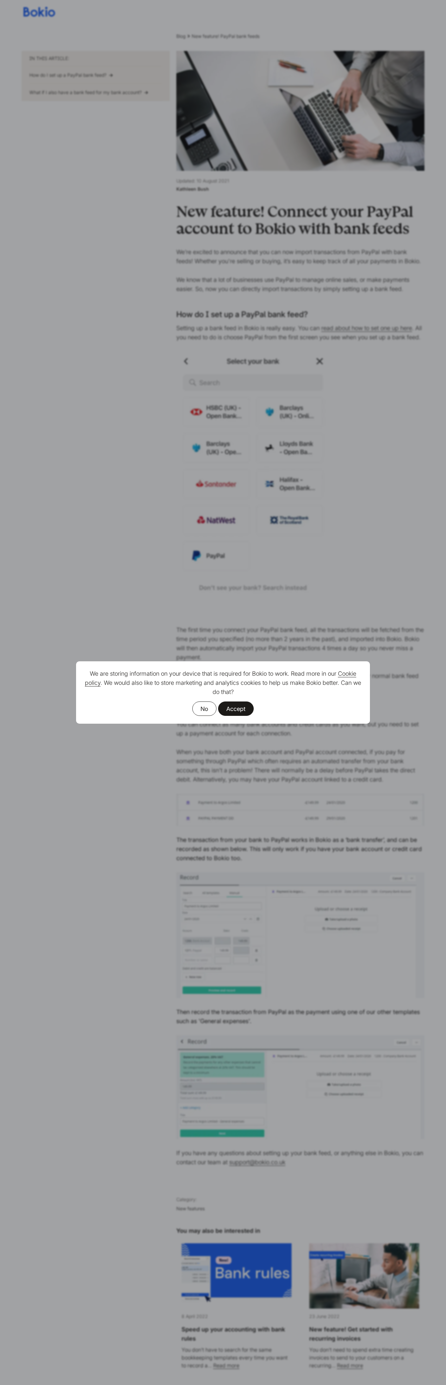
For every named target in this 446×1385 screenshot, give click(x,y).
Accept (236, 708)
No (204, 708)
